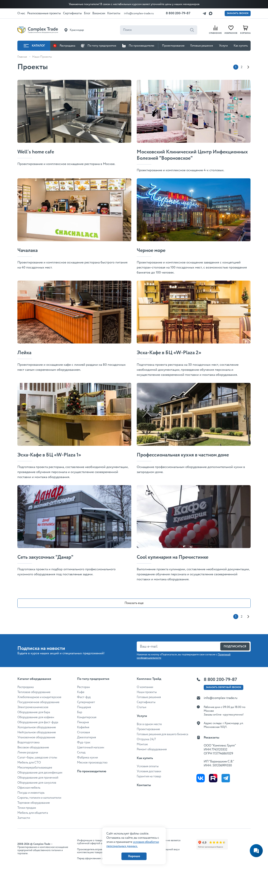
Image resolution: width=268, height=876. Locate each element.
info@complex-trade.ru (139, 13)
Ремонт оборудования (152, 749)
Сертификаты (146, 702)
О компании (145, 687)
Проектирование (173, 46)
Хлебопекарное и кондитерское (39, 697)
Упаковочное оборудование (36, 737)
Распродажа (67, 46)
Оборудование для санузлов (36, 782)
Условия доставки (149, 771)
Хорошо (134, 856)
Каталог (38, 46)
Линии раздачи (27, 752)
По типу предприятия (102, 46)
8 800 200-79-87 (178, 13)
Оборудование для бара (33, 712)
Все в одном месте (149, 724)
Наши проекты (147, 692)
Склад (81, 752)
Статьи (141, 707)
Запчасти (23, 818)
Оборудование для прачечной (37, 777)
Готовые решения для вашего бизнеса (162, 734)
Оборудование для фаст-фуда (37, 722)
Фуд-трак (83, 742)
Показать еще (134, 603)
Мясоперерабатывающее (34, 767)
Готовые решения (201, 46)
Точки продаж (26, 808)
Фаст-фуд (84, 697)
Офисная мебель (28, 787)
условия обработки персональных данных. (132, 844)
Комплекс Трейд (149, 678)
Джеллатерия (86, 737)
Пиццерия (84, 707)
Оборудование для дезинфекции (39, 772)
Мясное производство (92, 762)
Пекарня (83, 722)
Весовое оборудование (33, 747)
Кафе (80, 692)
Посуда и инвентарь (31, 792)
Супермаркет (86, 702)
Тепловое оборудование (33, 692)
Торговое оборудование (33, 803)
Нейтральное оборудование (36, 732)
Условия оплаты (148, 766)
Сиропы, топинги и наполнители (39, 798)
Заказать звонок (238, 13)
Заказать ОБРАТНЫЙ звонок (223, 687)
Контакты (144, 785)
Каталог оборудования (34, 678)
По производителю (141, 46)
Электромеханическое (32, 707)
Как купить (241, 46)
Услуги (223, 46)
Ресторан (83, 687)
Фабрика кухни (87, 757)
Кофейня (83, 727)
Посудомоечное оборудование (38, 702)
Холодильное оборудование (36, 727)
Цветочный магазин (90, 747)
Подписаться (235, 646)
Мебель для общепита (32, 813)
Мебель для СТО (29, 762)
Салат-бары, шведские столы (37, 757)
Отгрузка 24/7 (146, 739)
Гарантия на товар (149, 776)
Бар (79, 712)
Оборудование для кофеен (35, 717)
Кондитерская (86, 717)
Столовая (83, 732)
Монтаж (142, 744)
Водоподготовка (28, 742)
